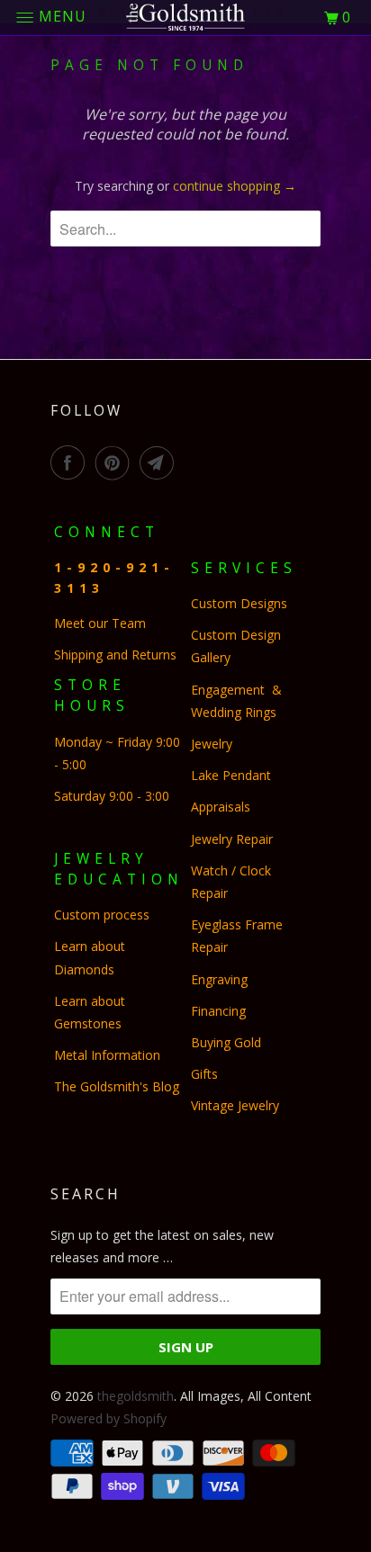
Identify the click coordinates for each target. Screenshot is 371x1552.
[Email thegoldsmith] (160, 462)
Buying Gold (226, 1042)
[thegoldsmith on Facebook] (71, 462)
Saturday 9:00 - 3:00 (111, 795)
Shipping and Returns (115, 654)
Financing (220, 1010)
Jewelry (211, 743)
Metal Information (107, 1054)
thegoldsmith (135, 1395)
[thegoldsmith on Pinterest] (116, 462)
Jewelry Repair (232, 839)
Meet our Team (100, 623)
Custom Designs (242, 603)
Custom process (101, 914)
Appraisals (220, 806)
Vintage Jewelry (235, 1105)
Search (85, 1194)
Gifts (204, 1073)
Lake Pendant (231, 775)
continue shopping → (234, 185)
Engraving (219, 979)
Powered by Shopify (108, 1418)
